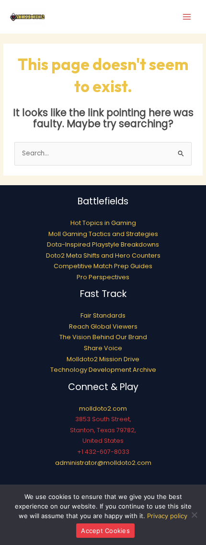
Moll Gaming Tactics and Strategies (103, 234)
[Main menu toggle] (187, 17)
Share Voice (103, 348)
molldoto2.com (103, 408)
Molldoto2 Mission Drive (103, 359)
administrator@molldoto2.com (103, 463)
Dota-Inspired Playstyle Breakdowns (103, 244)
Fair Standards (103, 315)
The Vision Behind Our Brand (103, 337)
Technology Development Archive (103, 370)
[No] (194, 515)
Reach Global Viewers (103, 326)
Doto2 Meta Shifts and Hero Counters (103, 255)
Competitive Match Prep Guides (103, 266)
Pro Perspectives (103, 277)
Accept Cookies (105, 530)
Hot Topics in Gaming (103, 223)
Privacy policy (167, 516)
